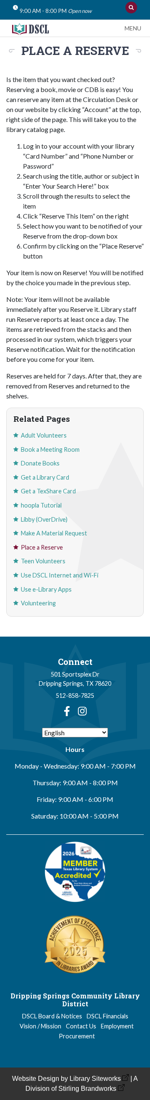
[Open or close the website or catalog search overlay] (131, 7)
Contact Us (81, 1026)
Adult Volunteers (44, 435)
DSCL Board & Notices (52, 1016)
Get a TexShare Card (48, 491)
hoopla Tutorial (41, 505)
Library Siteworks (95, 1078)
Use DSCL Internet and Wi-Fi (59, 575)
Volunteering (38, 603)
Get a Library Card (45, 477)
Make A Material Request (54, 533)
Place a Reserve (42, 547)
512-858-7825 (75, 695)
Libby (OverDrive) (44, 519)
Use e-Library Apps (46, 589)
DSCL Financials (107, 1016)
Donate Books (40, 463)
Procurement (77, 1036)
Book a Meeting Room (50, 449)
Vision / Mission (40, 1026)
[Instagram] (82, 711)
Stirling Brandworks (87, 1088)
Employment (117, 1026)
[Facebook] (67, 711)
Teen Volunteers (43, 561)
